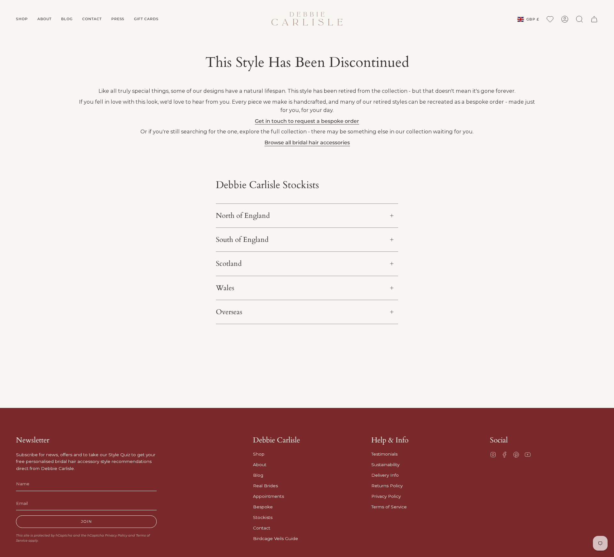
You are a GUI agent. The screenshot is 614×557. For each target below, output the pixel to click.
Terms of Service (389, 506)
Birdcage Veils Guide (275, 538)
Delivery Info (385, 475)
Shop (258, 454)
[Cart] (594, 19)
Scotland (229, 263)
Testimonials (384, 454)
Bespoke (263, 506)
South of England (242, 239)
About (259, 464)
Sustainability (385, 464)
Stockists (262, 517)
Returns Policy (387, 485)
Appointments (268, 496)
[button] (22, 19)
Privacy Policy (116, 535)
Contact (261, 527)
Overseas (229, 312)
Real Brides (265, 485)
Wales (225, 288)
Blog (258, 475)
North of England (243, 215)
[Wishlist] (550, 19)
